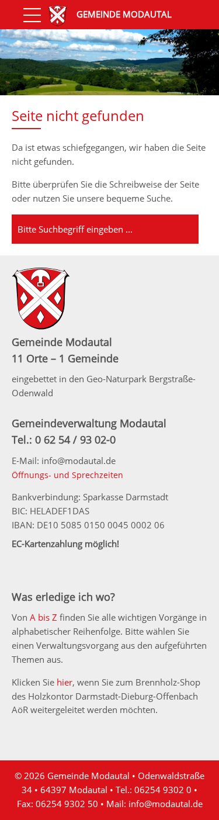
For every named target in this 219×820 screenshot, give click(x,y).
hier (64, 682)
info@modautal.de (165, 803)
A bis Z (43, 617)
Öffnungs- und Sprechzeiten (67, 474)
